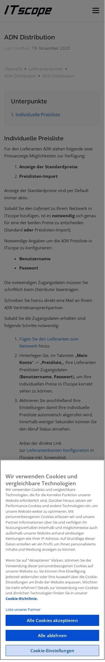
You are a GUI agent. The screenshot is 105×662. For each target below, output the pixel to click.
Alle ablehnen (52, 635)
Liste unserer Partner (23, 609)
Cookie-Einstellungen (52, 650)
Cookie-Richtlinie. (22, 598)
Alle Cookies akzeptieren (52, 620)
